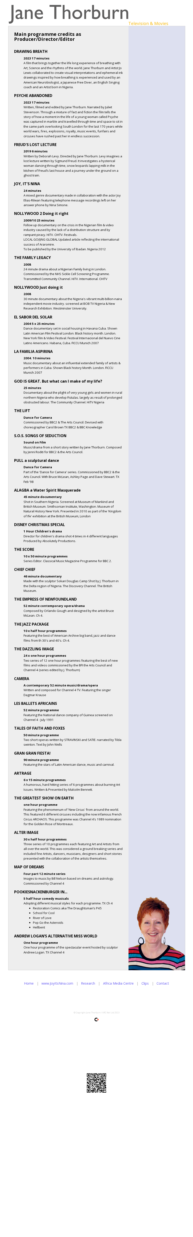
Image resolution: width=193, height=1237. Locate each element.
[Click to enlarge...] (96, 1083)
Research (88, 983)
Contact (163, 983)
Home (29, 983)
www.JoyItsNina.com (57, 983)
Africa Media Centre (118, 983)
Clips (145, 983)
